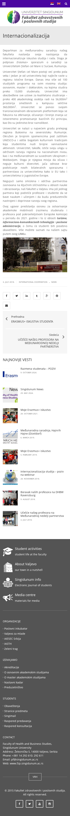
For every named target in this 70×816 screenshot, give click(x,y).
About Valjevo (26, 564)
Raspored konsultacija (18, 726)
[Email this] (6, 305)
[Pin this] (57, 296)
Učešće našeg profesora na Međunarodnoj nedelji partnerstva (42, 514)
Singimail (10, 716)
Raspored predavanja (17, 721)
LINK (21, 234)
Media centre (25, 595)
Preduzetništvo (13, 687)
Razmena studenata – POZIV (38, 368)
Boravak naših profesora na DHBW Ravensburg (42, 493)
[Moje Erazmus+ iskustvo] (10, 415)
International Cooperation (33, 282)
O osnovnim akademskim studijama (26, 672)
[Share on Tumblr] (37, 296)
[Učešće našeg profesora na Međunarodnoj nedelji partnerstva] (10, 518)
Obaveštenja (12, 706)
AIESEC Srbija (12, 638)
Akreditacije (11, 667)
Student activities (28, 548)
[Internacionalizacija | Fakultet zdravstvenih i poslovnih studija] (35, 16)
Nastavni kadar (13, 682)
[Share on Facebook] (6, 296)
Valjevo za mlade (14, 633)
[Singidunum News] (10, 395)
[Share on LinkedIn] (26, 296)
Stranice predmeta (16, 711)
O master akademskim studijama (25, 677)
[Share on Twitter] (16, 296)
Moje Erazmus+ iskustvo (36, 410)
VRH (35, 776)
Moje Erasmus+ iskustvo (36, 451)
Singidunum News (32, 389)
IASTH (8, 643)
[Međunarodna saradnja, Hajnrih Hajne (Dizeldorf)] (10, 436)
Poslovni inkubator (15, 628)
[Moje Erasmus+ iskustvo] (10, 456)
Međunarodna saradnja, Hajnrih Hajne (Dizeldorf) (41, 432)
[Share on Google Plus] (47, 296)
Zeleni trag (11, 648)
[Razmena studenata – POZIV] (10, 374)
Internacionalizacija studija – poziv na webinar (42, 473)
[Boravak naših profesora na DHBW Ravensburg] (10, 497)
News (54, 282)
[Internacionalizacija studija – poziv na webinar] (10, 477)
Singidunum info (28, 579)
